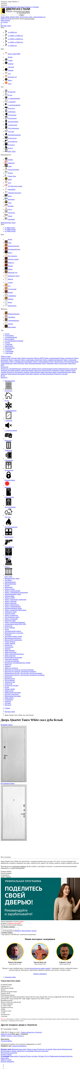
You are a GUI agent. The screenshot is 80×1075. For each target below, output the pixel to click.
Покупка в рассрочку (12, 694)
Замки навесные (10, 655)
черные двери (14, 17)
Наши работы (9, 698)
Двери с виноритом (66, 358)
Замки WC (8, 664)
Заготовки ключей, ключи (16, 370)
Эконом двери (5, 358)
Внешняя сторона (6, 725)
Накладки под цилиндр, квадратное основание (20, 671)
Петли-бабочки (10, 680)
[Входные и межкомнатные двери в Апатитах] (15, 13)
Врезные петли (10, 678)
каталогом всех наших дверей (40, 968)
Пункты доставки (32, 1056)
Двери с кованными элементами (31, 360)
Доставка (8, 703)
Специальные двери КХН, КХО (15, 624)
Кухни (3, 375)
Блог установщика (28, 1051)
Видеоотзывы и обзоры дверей (11, 1051)
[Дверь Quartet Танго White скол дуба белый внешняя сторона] (14, 781)
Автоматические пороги (50, 368)
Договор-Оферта (6, 1041)
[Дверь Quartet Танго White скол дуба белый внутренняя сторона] (14, 840)
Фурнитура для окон (61, 374)
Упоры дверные (65, 370)
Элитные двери (16, 358)
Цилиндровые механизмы (16, 374)
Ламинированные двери (9, 363)
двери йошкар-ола (39, 17)
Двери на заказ (6, 356)
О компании (9, 699)
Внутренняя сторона (7, 783)
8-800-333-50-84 (6, 18)
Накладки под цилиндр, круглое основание (19, 670)
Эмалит (7, 585)
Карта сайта (5, 1058)
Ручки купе (8, 684)
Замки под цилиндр (11, 668)
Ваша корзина (5, 20)
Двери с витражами (11, 619)
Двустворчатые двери (71, 361)
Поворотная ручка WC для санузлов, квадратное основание (24, 675)
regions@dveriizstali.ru (19, 1046)
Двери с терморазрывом (41, 361)
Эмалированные (10, 582)
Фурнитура (4, 367)
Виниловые (8, 587)
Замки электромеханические (61, 372)
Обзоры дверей (10, 689)
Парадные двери (22, 363)
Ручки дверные (32, 368)
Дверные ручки (10, 682)
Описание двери (10, 977)
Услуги (46, 1056)
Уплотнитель (19, 372)
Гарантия (8, 701)
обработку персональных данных (25, 930)
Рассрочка (20, 7)
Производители (67, 1049)
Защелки (27, 372)
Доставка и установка (31, 7)
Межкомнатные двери (8, 222)
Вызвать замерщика (40, 974)
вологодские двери (26, 17)
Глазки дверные (10, 643)
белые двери (5, 17)
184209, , (12, 1036)
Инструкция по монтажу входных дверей (9, 1053)
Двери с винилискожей (52, 358)
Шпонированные (10, 584)
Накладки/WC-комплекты (51, 370)
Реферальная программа (9, 7)
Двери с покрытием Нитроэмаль (15, 610)
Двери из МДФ (39, 358)
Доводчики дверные (32, 374)
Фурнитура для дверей (44, 1049)
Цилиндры (8, 677)
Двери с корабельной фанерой (53, 360)
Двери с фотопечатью (56, 361)
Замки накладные (46, 372)
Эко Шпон (8, 580)
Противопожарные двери (37, 363)
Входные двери (6, 26)
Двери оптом (9, 691)
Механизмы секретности (33, 370)
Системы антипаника (46, 374)
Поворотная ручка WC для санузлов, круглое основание (23, 673)
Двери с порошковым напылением (20, 361)
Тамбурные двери (52, 363)
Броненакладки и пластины (68, 368)
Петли (39, 368)
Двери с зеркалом (14, 360)
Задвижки (4, 370)
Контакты (4, 377)
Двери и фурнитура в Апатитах (31, 1032)
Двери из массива (27, 358)
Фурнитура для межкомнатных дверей (13, 368)
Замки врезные (35, 372)
